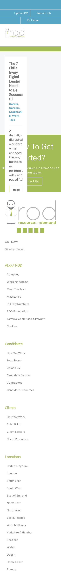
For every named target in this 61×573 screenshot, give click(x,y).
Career (13, 104)
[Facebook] (25, 230)
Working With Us (17, 281)
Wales (11, 547)
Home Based (15, 562)
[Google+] (42, 230)
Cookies (12, 326)
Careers (14, 107)
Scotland (12, 539)
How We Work (16, 353)
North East (13, 503)
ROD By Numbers (18, 304)
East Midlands (16, 517)
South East (14, 480)
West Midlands (16, 525)
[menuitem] (19, 13)
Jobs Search (14, 360)
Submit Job (14, 424)
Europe (11, 569)
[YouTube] (30, 230)
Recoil (20, 249)
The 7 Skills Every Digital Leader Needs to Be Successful (16, 81)
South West (14, 488)
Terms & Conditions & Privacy (26, 318)
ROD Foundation (17, 311)
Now (14, 242)
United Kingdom (17, 466)
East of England (17, 495)
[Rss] (36, 230)
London (12, 473)
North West (14, 510)
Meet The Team (17, 289)
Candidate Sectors (19, 375)
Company (13, 274)
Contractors (14, 382)
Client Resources (17, 439)
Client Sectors (16, 431)
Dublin (11, 554)
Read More (16, 191)
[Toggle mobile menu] (55, 32)
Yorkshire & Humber (19, 532)
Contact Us (30, 181)
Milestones (14, 296)
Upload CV (13, 367)
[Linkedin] (19, 230)
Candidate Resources (20, 390)
